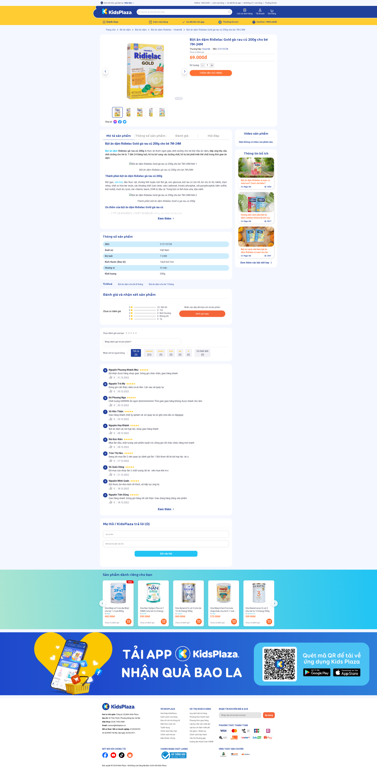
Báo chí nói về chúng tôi (170, 720)
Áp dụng (269, 715)
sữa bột (119, 182)
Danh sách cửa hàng (169, 717)
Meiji (108, 613)
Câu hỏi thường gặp (197, 738)
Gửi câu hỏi (166, 553)
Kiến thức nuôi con (168, 724)
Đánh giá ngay (202, 314)
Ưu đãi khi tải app (234, 3)
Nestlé (144, 613)
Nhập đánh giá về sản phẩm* (118, 342)
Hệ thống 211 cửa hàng (252, 3)
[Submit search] (229, 12)
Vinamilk (206, 49)
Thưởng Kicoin (271, 3)
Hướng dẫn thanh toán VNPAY (202, 742)
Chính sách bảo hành (198, 735)
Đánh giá (181, 136)
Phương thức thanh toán (199, 717)
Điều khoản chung (168, 738)
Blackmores (251, 613)
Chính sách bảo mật (169, 731)
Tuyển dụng (165, 728)
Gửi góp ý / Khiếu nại (198, 731)
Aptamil (179, 613)
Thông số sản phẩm (150, 136)
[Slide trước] (102, 603)
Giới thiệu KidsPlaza (169, 713)
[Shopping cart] (271, 11)
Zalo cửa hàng (218, 3)
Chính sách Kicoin (168, 735)
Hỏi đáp (213, 136)
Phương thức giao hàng (199, 720)
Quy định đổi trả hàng (198, 713)
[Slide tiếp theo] (274, 603)
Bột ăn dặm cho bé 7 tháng (161, 284)
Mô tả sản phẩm (118, 136)
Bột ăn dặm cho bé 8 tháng (130, 284)
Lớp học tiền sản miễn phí (200, 724)
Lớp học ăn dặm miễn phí (200, 728)
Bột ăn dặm (111, 150)
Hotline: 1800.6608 (202, 3)
